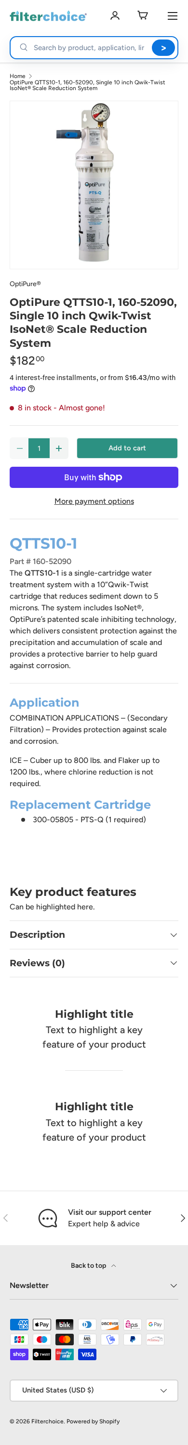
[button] (142, 15)
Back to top (89, 1265)
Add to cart (127, 448)
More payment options (94, 501)
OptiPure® (25, 284)
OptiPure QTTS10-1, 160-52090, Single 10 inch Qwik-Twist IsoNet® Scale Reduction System (87, 85)
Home (18, 76)
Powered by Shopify (93, 1421)
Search (163, 47)
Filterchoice (47, 1421)
